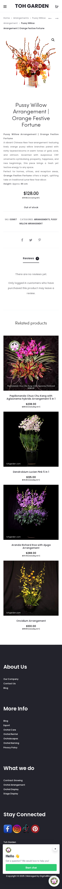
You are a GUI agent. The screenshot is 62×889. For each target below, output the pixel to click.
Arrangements (21, 18)
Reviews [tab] (30, 258)
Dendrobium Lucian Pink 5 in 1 (31, 472)
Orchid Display (11, 789)
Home (6, 18)
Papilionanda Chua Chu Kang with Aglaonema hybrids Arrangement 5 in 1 (31, 397)
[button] (53, 40)
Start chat (31, 867)
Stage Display (10, 793)
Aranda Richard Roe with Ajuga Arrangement (31, 546)
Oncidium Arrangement (31, 621)
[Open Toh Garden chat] (54, 881)
